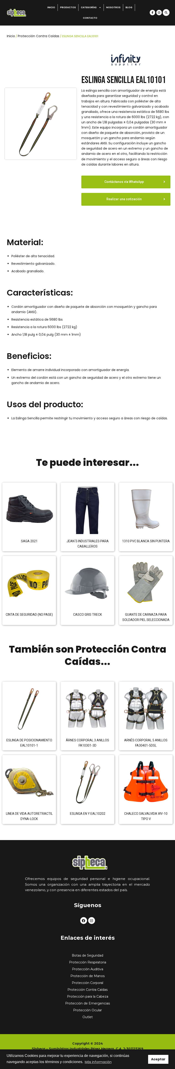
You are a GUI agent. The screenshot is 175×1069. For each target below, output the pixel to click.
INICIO (51, 7)
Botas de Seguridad (87, 955)
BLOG (129, 7)
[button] (166, 12)
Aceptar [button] (158, 1059)
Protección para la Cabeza (87, 996)
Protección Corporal (87, 983)
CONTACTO (90, 18)
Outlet (87, 1017)
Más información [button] (98, 1062)
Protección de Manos (87, 976)
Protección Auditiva (87, 969)
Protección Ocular (87, 1010)
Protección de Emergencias (87, 1003)
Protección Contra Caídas (38, 36)
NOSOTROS (113, 7)
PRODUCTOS (68, 7)
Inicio (11, 36)
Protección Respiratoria (87, 962)
